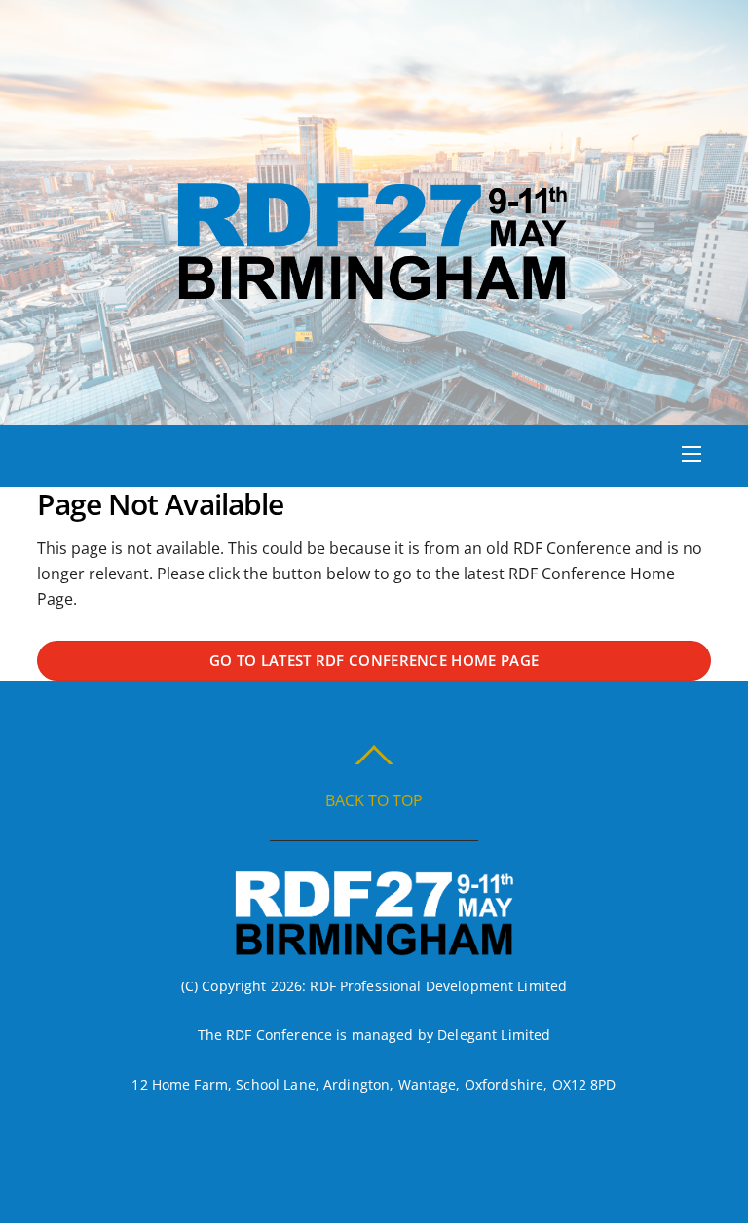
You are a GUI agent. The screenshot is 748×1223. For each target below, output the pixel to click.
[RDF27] (372, 296)
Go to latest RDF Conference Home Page (374, 660)
